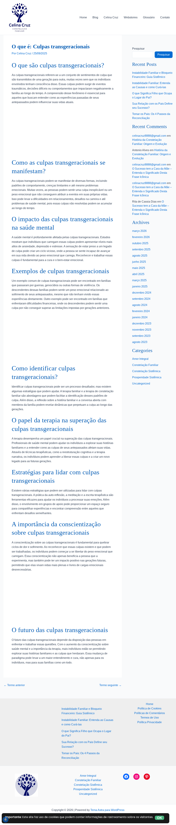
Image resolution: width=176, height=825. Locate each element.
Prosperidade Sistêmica (146, 377)
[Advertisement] (63, 133)
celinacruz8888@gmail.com (149, 135)
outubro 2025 (140, 243)
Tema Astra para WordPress (107, 810)
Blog (95, 17)
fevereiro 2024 (141, 311)
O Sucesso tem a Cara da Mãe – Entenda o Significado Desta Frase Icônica (152, 172)
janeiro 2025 (139, 286)
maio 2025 (138, 267)
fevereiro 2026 (141, 237)
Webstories (131, 17)
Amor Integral (140, 358)
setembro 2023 (141, 335)
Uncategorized (141, 383)
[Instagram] (136, 777)
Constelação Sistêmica (146, 371)
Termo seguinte (110, 685)
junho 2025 (139, 261)
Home (83, 17)
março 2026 (139, 230)
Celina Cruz (111, 17)
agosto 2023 (139, 342)
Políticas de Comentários (149, 713)
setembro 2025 (141, 249)
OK (159, 818)
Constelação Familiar (145, 365)
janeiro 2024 (139, 317)
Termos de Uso (149, 717)
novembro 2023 (141, 329)
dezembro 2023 (141, 323)
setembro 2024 (141, 298)
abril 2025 (138, 274)
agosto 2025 (139, 255)
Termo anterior (14, 685)
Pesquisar (138, 48)
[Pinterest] (147, 777)
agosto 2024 (139, 305)
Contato (165, 17)
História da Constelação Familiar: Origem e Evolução (151, 154)
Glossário (149, 17)
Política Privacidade (149, 722)
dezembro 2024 (141, 292)
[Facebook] (126, 777)
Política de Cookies (149, 708)
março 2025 (139, 280)
